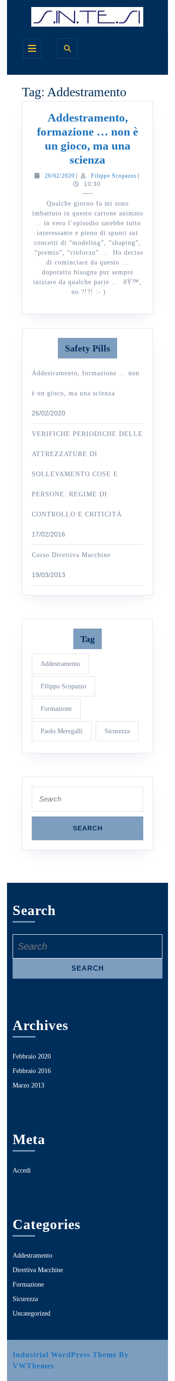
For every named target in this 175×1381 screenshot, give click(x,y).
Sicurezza (117, 731)
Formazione (56, 708)
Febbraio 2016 (32, 1070)
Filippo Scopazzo (114, 175)
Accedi (22, 1170)
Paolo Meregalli (62, 731)
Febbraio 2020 (32, 1056)
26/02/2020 (60, 175)
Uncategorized (31, 1313)
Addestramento (60, 663)
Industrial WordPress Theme (65, 1355)
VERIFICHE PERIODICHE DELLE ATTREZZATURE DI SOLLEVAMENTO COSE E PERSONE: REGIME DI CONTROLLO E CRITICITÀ (87, 474)
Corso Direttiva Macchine (71, 554)
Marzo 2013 (28, 1085)
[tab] (32, 48)
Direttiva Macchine (38, 1270)
